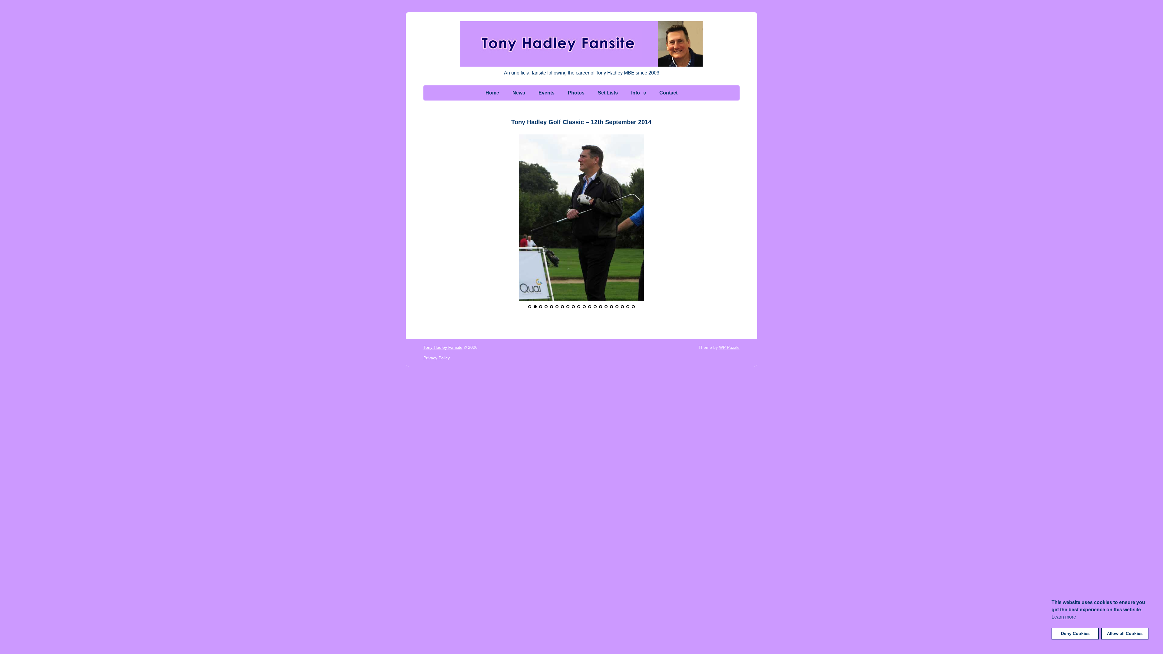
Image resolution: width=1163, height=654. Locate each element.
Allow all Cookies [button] (1125, 633)
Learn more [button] (1064, 616)
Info (635, 92)
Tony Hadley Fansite (442, 347)
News (518, 92)
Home (492, 92)
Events (546, 92)
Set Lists (608, 92)
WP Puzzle (729, 347)
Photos (576, 92)
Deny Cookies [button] (1075, 633)
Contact (668, 92)
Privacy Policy (436, 357)
